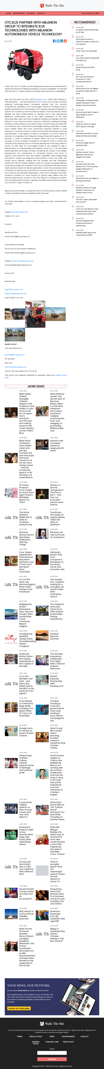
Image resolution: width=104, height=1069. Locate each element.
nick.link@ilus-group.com (15, 355)
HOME (8, 13)
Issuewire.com (40, 99)
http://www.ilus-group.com (16, 367)
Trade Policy (68, 1042)
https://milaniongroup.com (23, 261)
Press (52, 1036)
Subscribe (52, 1059)
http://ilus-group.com (13, 289)
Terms (19, 1036)
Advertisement (68, 1036)
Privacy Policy (35, 1036)
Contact (85, 1036)
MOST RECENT (18, 13)
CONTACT (41, 13)
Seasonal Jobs (52, 1042)
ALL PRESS (31, 13)
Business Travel (35, 1043)
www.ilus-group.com (20, 212)
